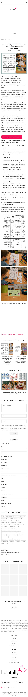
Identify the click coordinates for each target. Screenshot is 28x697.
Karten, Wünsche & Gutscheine (8, 475)
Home (2, 39)
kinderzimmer (5, 526)
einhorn (20, 518)
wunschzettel (10, 543)
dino (16, 518)
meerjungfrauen (11, 528)
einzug (17, 520)
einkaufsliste (5, 520)
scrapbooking (5, 537)
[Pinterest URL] (5, 569)
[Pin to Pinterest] (18, 340)
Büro (2, 453)
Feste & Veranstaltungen (7, 456)
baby (16, 516)
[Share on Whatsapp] (20, 340)
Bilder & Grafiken (5, 449)
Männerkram (4, 484)
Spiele (2, 500)
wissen (3, 543)
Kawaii (14, 524)
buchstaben (4, 518)
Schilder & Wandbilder (6, 494)
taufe (10, 539)
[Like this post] (17, 340)
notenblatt (4, 532)
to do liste (18, 541)
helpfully (11, 50)
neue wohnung (17, 530)
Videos (3, 506)
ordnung (10, 532)
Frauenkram (4, 459)
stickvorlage (4, 539)
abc (3, 516)
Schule (2, 490)
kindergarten (12, 334)
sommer (11, 537)
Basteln (8, 39)
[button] (8, 443)
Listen (2, 481)
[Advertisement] (14, 21)
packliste (16, 532)
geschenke (4, 334)
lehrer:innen (20, 334)
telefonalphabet (17, 539)
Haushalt (3, 465)
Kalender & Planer (5, 472)
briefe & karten (22, 516)
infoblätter (9, 524)
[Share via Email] (23, 340)
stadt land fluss (18, 537)
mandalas (4, 528)
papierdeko (22, 532)
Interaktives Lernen (5, 468)
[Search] (26, 2)
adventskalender (9, 516)
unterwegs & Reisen (6, 503)
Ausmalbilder (4, 443)
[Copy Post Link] (21, 340)
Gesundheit (4, 462)
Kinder (2, 478)
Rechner (3, 487)
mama (19, 526)
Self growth (4, 497)
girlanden (20, 522)
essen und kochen (5, 522)
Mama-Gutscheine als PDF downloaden (11, 137)
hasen (3, 524)
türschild (23, 541)
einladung (12, 520)
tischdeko (12, 541)
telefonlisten (5, 541)
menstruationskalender (7, 530)
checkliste (11, 518)
